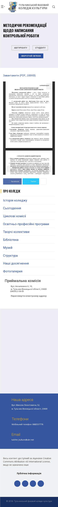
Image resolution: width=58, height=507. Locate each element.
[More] (43, 181)
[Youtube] (41, 483)
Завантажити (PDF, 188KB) (19, 75)
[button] (51, 7)
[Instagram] (33, 483)
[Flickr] (25, 483)
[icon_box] (26, 296)
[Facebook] (17, 483)
